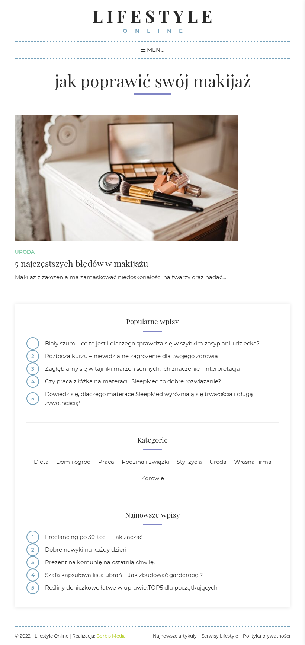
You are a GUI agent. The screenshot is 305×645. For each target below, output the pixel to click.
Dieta (41, 461)
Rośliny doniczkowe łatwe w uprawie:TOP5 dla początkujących (131, 587)
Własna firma (253, 461)
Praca (106, 461)
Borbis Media (111, 636)
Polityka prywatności (266, 636)
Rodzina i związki (145, 461)
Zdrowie (152, 478)
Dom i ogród (73, 461)
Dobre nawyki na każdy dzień (85, 549)
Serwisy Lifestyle (220, 636)
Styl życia (189, 461)
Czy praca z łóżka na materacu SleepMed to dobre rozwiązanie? (133, 381)
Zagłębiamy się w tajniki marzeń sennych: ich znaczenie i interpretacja (142, 368)
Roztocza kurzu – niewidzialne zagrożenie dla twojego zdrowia (131, 356)
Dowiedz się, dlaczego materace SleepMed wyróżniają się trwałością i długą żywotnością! (149, 398)
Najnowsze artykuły (175, 636)
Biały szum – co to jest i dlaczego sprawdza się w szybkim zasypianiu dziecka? (152, 343)
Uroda (25, 252)
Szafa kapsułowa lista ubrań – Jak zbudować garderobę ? (124, 574)
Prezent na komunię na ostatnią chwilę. (100, 562)
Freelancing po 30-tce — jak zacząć (93, 536)
